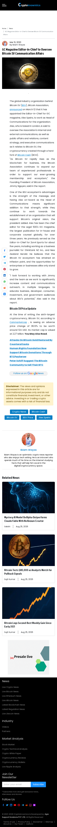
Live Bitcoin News (10, 691)
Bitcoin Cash (24, 155)
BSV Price (28, 417)
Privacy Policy (24, 822)
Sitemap (49, 822)
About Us (7, 824)
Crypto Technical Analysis (14, 749)
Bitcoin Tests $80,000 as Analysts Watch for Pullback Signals (28, 571)
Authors (29, 824)
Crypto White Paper (11, 753)
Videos (5, 727)
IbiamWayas (19, 44)
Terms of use (9, 822)
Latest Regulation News (13, 709)
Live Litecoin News (10, 713)
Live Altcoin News (10, 700)
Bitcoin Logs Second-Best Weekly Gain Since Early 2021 (27, 624)
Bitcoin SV (12, 417)
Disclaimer (38, 822)
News (11, 28)
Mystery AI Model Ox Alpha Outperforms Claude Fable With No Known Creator (25, 519)
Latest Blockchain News (13, 704)
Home (4, 28)
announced (16, 109)
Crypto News (19, 411)
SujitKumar (9, 579)
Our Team (18, 824)
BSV (24, 105)
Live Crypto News (10, 687)
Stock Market (8, 744)
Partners (6, 731)
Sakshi (7, 526)
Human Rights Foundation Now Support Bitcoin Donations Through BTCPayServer (31, 352)
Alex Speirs (44, 417)
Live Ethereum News (11, 696)
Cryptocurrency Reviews (14, 757)
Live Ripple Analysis (11, 766)
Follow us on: (28, 373)
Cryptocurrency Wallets (13, 762)
